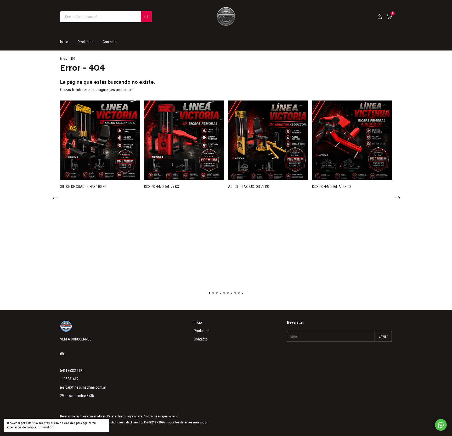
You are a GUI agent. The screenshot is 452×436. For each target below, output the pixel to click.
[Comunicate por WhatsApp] (441, 425)
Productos (85, 42)
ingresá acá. (135, 416)
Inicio (64, 42)
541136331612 (71, 370)
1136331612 (69, 379)
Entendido (46, 427)
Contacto (110, 42)
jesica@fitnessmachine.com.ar (83, 387)
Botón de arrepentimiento (161, 416)
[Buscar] (146, 16)
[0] (389, 17)
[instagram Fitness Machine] (62, 354)
